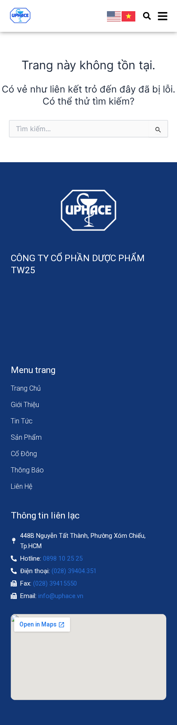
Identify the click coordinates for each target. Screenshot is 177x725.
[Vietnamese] (129, 16)
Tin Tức (22, 421)
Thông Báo (27, 470)
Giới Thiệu (25, 405)
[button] (147, 16)
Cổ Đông (24, 454)
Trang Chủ (26, 388)
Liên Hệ (21, 486)
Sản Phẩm (26, 437)
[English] (114, 16)
